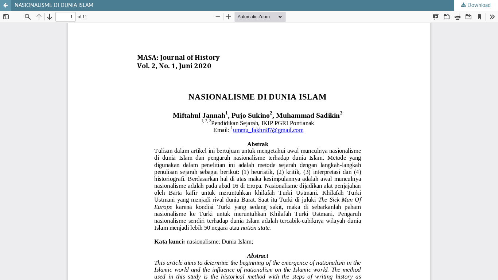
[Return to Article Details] (5, 5)
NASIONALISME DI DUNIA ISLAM (54, 5)
